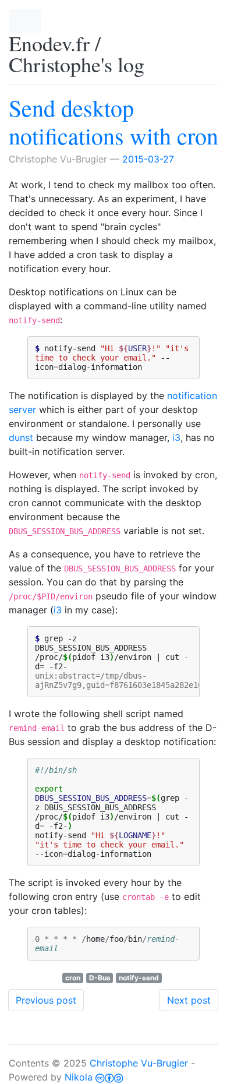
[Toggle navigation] (25, 21)
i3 (176, 437)
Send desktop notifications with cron (113, 121)
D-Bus (100, 977)
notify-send (139, 977)
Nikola (79, 1077)
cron (72, 977)
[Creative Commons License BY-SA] (109, 1077)
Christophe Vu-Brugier (139, 1063)
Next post (189, 1000)
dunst (21, 437)
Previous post (46, 1000)
